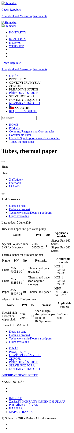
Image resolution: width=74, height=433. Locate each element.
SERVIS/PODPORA (22, 365)
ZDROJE (15, 358)
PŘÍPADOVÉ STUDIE (23, 92)
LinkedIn (14, 186)
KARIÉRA (16, 408)
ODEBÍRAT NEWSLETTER (20, 375)
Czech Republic (11, 9)
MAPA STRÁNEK (21, 411)
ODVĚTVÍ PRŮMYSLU (25, 355)
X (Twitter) (16, 179)
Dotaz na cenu (17, 331)
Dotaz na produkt (19, 335)
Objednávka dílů (19, 341)
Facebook (15, 183)
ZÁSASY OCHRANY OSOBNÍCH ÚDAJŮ (37, 401)
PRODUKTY (17, 351)
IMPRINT (15, 398)
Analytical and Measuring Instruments (24, 16)
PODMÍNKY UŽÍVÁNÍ (24, 405)
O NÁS (13, 348)
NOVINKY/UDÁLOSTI (24, 103)
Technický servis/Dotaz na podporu (30, 338)
